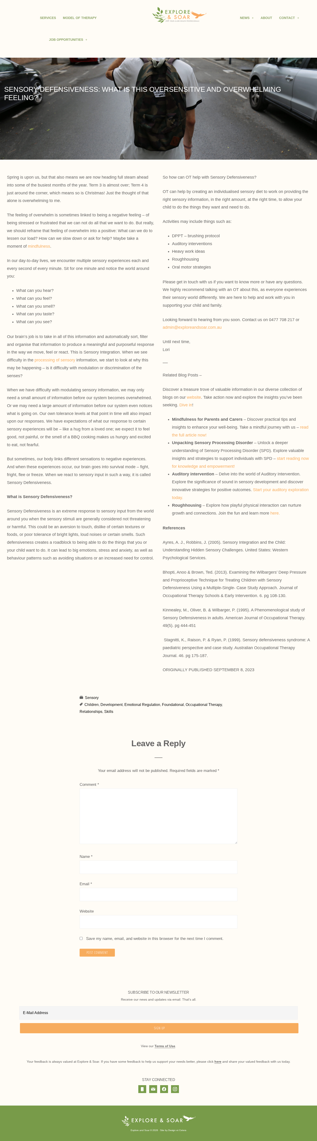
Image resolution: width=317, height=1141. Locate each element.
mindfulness (39, 246)
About (266, 18)
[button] (68, 40)
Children (91, 705)
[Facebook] (164, 1089)
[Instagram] (175, 1089)
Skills (108, 712)
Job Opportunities (66, 39)
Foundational (173, 705)
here (274, 513)
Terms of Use (165, 1046)
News (244, 18)
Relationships (91, 712)
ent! (231, 466)
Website (87, 911)
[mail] (153, 1089)
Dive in (185, 405)
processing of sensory (55, 360)
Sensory (92, 698)
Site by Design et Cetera (173, 1130)
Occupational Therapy (204, 705)
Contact (287, 18)
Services (48, 18)
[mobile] (142, 1089)
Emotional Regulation (142, 705)
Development (111, 705)
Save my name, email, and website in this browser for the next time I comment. (154, 938)
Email (86, 884)
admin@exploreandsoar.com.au (192, 327)
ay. (180, 497)
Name (86, 856)
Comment (89, 784)
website (194, 397)
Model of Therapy (80, 18)
